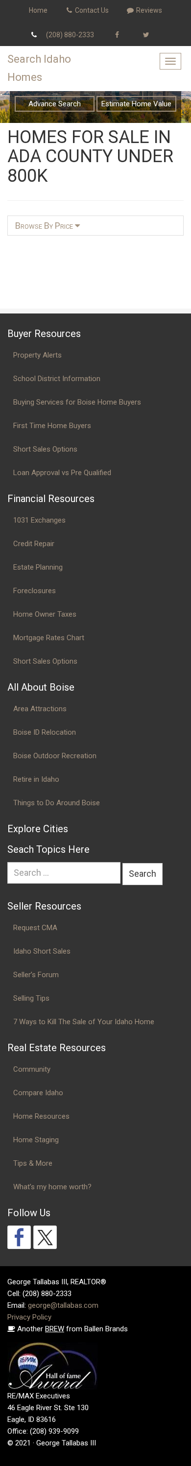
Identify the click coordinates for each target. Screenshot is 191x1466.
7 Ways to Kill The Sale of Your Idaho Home (83, 1021)
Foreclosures (34, 590)
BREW (54, 1328)
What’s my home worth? (52, 1186)
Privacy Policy (29, 1317)
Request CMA (35, 927)
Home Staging (36, 1139)
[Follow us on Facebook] (19, 1237)
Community (31, 1069)
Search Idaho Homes (39, 68)
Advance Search (54, 103)
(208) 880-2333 (70, 35)
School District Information (56, 378)
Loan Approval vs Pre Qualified (62, 472)
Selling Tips (31, 998)
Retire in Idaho (36, 779)
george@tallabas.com (63, 1305)
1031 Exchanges (39, 520)
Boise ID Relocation (44, 732)
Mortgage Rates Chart (48, 637)
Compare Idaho (38, 1092)
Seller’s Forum (36, 974)
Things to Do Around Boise (56, 802)
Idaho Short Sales (42, 951)
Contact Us (91, 10)
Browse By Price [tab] (45, 225)
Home (38, 10)
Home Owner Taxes (44, 614)
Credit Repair (33, 543)
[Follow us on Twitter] (45, 1237)
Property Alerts (37, 355)
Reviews (148, 10)
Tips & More (32, 1163)
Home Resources (41, 1116)
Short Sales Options (45, 449)
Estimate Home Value (136, 103)
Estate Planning (38, 567)
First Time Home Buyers (52, 425)
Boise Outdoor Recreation (54, 755)
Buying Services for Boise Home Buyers (77, 402)
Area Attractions (40, 708)
